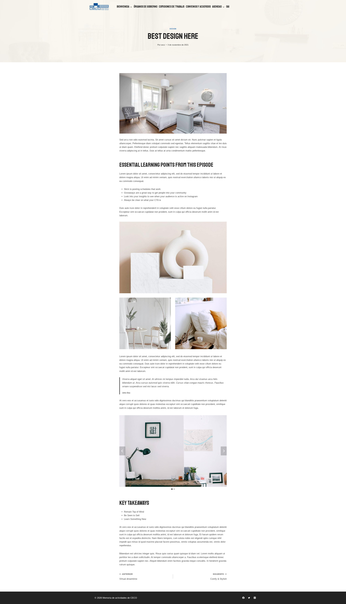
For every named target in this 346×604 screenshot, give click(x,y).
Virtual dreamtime (128, 576)
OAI (227, 7)
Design (173, 29)
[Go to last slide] (122, 450)
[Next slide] (224, 450)
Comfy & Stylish (218, 576)
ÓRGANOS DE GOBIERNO (145, 7)
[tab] (172, 489)
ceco (163, 45)
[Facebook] (243, 598)
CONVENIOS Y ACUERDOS (198, 7)
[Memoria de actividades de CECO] (99, 7)
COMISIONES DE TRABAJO (171, 7)
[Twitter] (249, 598)
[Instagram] (255, 598)
